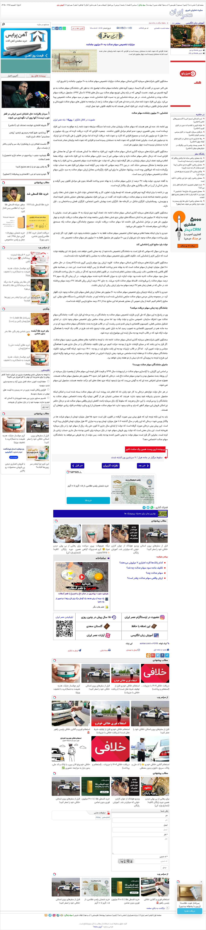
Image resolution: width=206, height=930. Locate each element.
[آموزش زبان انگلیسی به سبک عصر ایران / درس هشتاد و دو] (188, 36)
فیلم (75, 5)
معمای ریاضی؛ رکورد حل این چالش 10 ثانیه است (188, 180)
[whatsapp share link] (64, 28)
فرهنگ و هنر (102, 5)
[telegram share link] (60, 28)
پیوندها (102, 915)
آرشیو (185, 5)
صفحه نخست (165, 28)
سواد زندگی (142, 5)
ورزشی (117, 5)
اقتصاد (128, 5)
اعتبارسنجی (106, 817)
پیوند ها (149, 5)
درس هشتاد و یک (195, 53)
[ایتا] (148, 655)
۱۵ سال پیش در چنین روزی (96, 617)
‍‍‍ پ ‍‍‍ (128, 28)
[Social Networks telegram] (144, 507)
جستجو (179, 5)
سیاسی (134, 5)
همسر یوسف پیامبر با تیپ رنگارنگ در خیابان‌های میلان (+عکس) (190, 147)
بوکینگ (98, 817)
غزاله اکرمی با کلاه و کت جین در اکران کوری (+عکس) (189, 127)
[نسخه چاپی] (118, 28)
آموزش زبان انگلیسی (142, 635)
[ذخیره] (122, 28)
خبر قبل (79, 466)
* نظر (166, 834)
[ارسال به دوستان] (120, 28)
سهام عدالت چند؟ (154, 573)
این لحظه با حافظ (141, 626)
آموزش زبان (60, 5)
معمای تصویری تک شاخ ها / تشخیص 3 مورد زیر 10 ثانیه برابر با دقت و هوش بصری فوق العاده (188, 194)
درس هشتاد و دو (196, 50)
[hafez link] (110, 35)
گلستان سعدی (94, 626)
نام (167, 815)
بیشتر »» (176, 23)
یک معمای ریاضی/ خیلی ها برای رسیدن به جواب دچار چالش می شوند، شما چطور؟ (188, 203)
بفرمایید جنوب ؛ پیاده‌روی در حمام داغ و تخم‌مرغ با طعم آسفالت (83, 593)
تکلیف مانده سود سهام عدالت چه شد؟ (145, 568)
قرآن (86, 5)
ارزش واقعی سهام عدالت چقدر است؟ (145, 578)
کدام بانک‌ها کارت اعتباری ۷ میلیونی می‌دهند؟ (141, 563)
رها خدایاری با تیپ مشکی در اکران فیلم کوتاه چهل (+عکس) (189, 140)
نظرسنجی (173, 5)
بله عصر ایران (59, 120)
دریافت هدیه (189, 911)
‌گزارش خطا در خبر (77, 28)
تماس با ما (192, 5)
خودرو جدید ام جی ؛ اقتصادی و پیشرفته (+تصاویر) (24, 174)
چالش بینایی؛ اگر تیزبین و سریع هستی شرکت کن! (189, 173)
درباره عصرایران (132, 915)
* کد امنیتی (164, 856)
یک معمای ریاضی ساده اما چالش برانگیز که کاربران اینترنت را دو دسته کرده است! (187, 160)
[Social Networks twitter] (148, 507)
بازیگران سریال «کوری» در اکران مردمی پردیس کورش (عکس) (189, 133)
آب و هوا (165, 5)
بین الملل (110, 5)
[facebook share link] (57, 28)
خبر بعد (142, 466)
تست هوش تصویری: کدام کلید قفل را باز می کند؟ (188, 186)
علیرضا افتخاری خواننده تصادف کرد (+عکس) (27, 125)
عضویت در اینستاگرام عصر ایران (142, 617)
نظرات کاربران (110, 466)
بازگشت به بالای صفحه (156, 908)
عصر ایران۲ (144, 915)
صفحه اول (200, 5)
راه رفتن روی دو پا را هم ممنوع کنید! (31, 166)
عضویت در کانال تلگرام (85, 120)
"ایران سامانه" (97, 926)
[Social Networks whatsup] (152, 507)
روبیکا (69, 120)
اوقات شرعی (157, 5)
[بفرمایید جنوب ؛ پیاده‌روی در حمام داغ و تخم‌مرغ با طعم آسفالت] (81, 577)
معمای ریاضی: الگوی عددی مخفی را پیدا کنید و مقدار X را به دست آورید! (189, 166)
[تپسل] (67, 472)
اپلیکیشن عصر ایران (64, 617)
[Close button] (201, 881)
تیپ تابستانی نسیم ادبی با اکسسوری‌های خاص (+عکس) (188, 120)
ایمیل (166, 825)
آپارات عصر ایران (96, 635)
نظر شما (164, 811)
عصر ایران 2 (69, 5)
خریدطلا (88, 500)
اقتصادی (156, 28)
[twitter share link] (53, 28)
